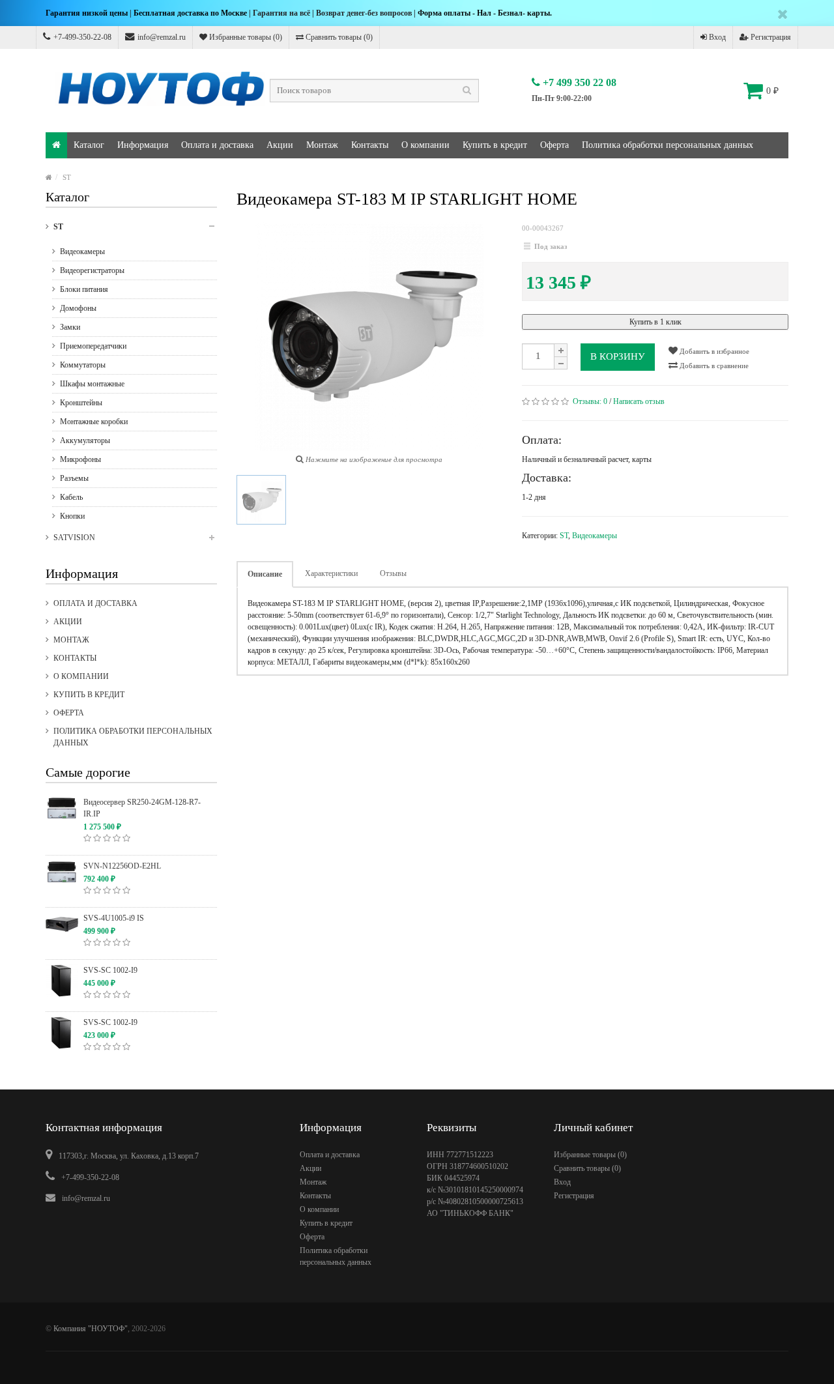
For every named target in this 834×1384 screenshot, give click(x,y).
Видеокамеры (82, 251)
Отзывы (393, 573)
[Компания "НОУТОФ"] (56, 145)
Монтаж (322, 145)
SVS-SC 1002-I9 (110, 970)
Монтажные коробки (94, 421)
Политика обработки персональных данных (667, 145)
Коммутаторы (83, 364)
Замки (70, 327)
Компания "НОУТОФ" (90, 1328)
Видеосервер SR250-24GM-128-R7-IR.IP (142, 808)
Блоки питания (84, 289)
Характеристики (331, 573)
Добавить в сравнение (713, 365)
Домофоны (78, 308)
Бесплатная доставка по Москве (190, 13)
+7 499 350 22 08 (578, 82)
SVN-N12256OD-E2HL (122, 866)
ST (67, 177)
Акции (279, 145)
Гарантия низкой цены (87, 13)
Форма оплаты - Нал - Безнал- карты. (485, 13)
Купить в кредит (495, 145)
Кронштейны (81, 402)
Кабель (71, 497)
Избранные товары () (244, 37)
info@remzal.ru (161, 37)
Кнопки (72, 516)
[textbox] (374, 90)
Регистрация (770, 37)
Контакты (369, 145)
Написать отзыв (639, 401)
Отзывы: (590, 401)
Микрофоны (80, 459)
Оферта (554, 145)
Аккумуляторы (85, 440)
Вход (716, 37)
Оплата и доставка (217, 145)
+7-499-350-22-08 (82, 37)
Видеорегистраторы (92, 270)
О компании (425, 145)
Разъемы (74, 478)
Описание (265, 574)
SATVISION (74, 537)
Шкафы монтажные (92, 383)
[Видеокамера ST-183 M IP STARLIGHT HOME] (261, 500)
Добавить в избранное (713, 351)
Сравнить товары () (338, 37)
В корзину (617, 356)
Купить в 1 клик (655, 321)
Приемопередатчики (93, 346)
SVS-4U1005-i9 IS (113, 918)
